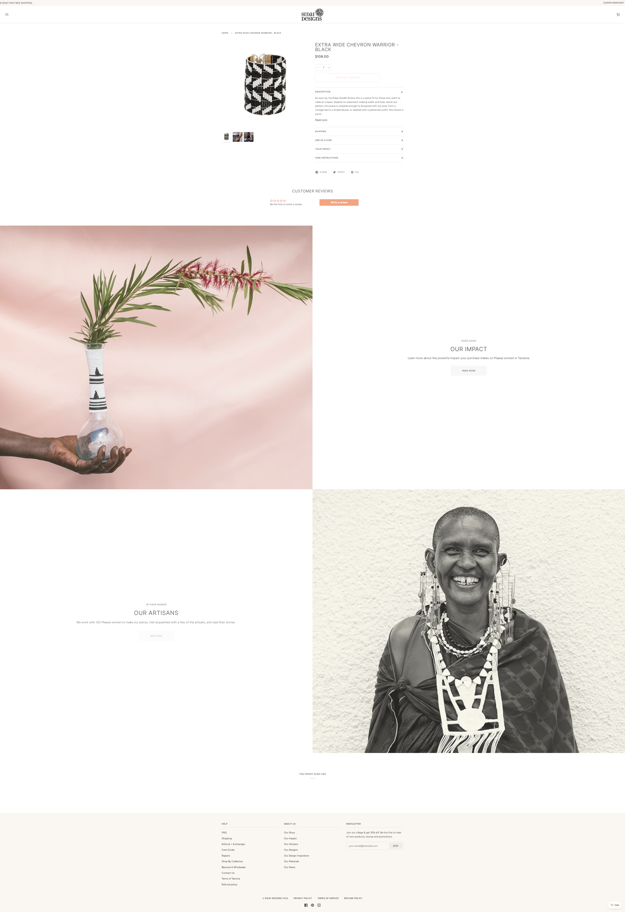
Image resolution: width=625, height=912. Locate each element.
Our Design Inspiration (296, 855)
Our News (289, 867)
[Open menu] (10, 14)
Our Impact (290, 838)
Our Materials (291, 861)
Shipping (320, 131)
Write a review (339, 202)
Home (225, 33)
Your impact (323, 149)
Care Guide (228, 849)
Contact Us (228, 872)
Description (322, 91)
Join (395, 845)
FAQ (224, 832)
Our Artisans (291, 844)
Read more (321, 119)
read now (156, 634)
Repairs (226, 855)
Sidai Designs (273, 898)
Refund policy (229, 884)
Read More (468, 370)
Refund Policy (353, 898)
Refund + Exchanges (233, 844)
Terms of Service (231, 878)
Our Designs (291, 849)
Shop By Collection (232, 861)
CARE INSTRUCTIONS (326, 157)
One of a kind (323, 140)
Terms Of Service (328, 898)
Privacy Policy (303, 898)
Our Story (289, 832)
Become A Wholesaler (234, 867)
